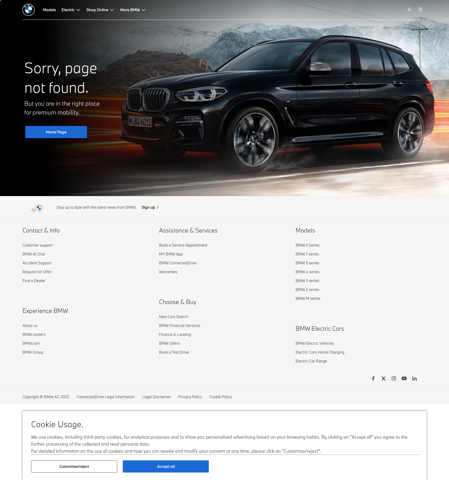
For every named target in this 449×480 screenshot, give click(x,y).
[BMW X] (383, 379)
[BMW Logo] (28, 10)
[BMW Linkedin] (414, 379)
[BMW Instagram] (394, 379)
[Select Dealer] (421, 10)
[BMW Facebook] (373, 379)
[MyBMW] (410, 10)
